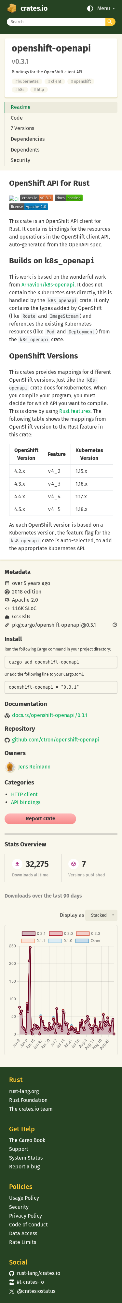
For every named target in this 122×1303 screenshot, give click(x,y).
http (39, 89)
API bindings (25, 802)
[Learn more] (114, 625)
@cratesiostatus (32, 1291)
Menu (103, 8)
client (54, 81)
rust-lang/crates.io (34, 1273)
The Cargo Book (27, 1140)
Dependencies (28, 139)
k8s (19, 89)
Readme (21, 107)
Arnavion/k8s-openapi (48, 285)
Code (17, 118)
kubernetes (27, 81)
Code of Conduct (28, 1225)
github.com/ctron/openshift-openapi (56, 740)
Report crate (40, 818)
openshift (81, 81)
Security (20, 160)
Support (18, 1149)
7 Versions (22, 128)
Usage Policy (24, 1198)
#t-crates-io (26, 1282)
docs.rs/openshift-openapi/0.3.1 (49, 715)
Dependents (25, 150)
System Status (26, 1158)
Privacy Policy (25, 1216)
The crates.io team (31, 1109)
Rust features (74, 411)
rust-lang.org (24, 1091)
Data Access (23, 1233)
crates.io (33, 8)
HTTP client (24, 794)
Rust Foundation (28, 1100)
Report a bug (24, 1167)
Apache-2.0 (25, 600)
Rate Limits (22, 1242)
